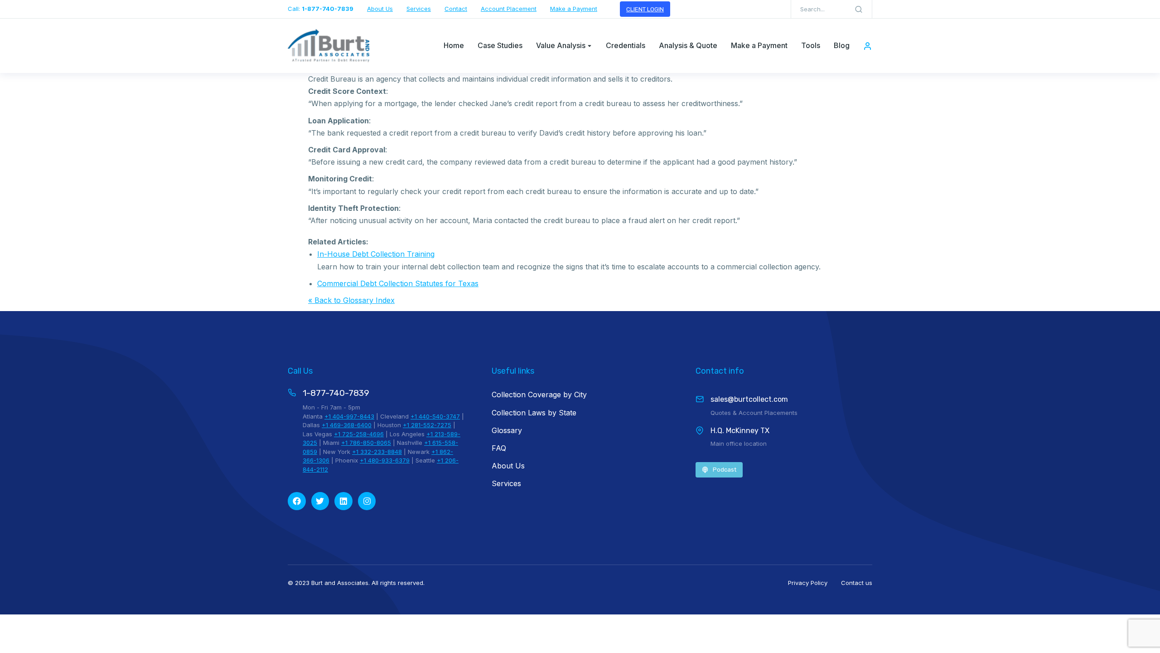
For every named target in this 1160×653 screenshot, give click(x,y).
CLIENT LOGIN (645, 9)
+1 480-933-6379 (385, 460)
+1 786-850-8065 (366, 442)
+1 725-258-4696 (359, 434)
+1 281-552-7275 (427, 425)
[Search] (859, 9)
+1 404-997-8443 (349, 416)
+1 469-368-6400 (347, 425)
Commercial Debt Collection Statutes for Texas (397, 283)
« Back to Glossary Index (351, 300)
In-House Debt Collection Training (376, 253)
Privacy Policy (807, 582)
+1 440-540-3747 (435, 416)
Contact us (856, 582)
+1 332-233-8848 (377, 451)
